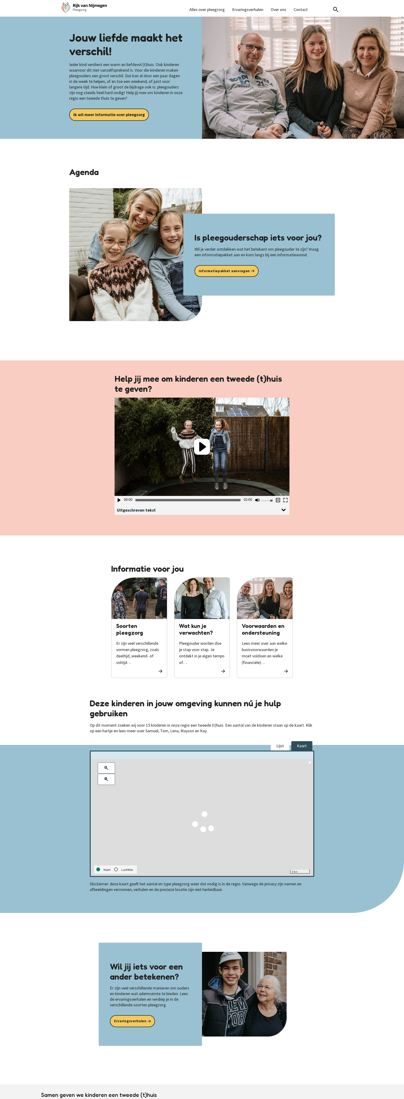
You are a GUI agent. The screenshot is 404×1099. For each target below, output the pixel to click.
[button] (202, 447)
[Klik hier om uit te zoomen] (106, 779)
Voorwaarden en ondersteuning (263, 629)
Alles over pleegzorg (207, 9)
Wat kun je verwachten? (196, 629)
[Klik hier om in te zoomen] (106, 768)
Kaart (302, 745)
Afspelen (118, 500)
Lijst (280, 745)
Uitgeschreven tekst (136, 510)
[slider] (188, 500)
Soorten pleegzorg (129, 629)
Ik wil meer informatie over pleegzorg (109, 114)
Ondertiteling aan (277, 500)
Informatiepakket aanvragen (224, 271)
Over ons (278, 9)
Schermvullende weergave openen (285, 500)
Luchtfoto (127, 870)
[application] (202, 447)
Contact (301, 9)
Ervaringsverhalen (247, 9)
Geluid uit (257, 500)
